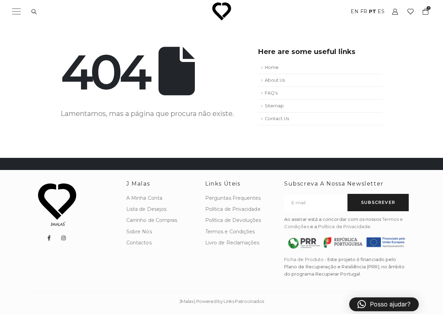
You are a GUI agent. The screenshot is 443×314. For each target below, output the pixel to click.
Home (272, 67)
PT (372, 11)
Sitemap (274, 105)
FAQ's (271, 93)
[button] (384, 304)
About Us (275, 80)
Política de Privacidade (344, 226)
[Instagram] (64, 238)
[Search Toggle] (34, 12)
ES (381, 11)
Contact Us (277, 118)
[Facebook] (49, 238)
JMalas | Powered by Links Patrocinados (221, 301)
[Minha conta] (395, 11)
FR (364, 11)
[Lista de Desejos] (410, 11)
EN (355, 11)
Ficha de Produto (304, 259)
